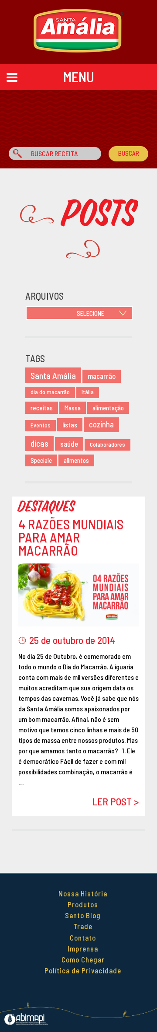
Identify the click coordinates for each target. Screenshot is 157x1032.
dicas (39, 443)
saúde (69, 443)
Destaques (46, 507)
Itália (88, 391)
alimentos (76, 460)
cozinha (101, 424)
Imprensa (83, 948)
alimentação (108, 408)
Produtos (83, 904)
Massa (73, 408)
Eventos (41, 425)
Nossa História (82, 893)
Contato (83, 937)
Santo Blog (83, 915)
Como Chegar (83, 959)
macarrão (102, 376)
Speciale (41, 460)
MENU (78, 77)
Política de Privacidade (82, 970)
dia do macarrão (50, 391)
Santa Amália (53, 375)
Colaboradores (107, 444)
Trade (82, 926)
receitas (42, 408)
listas (69, 424)
